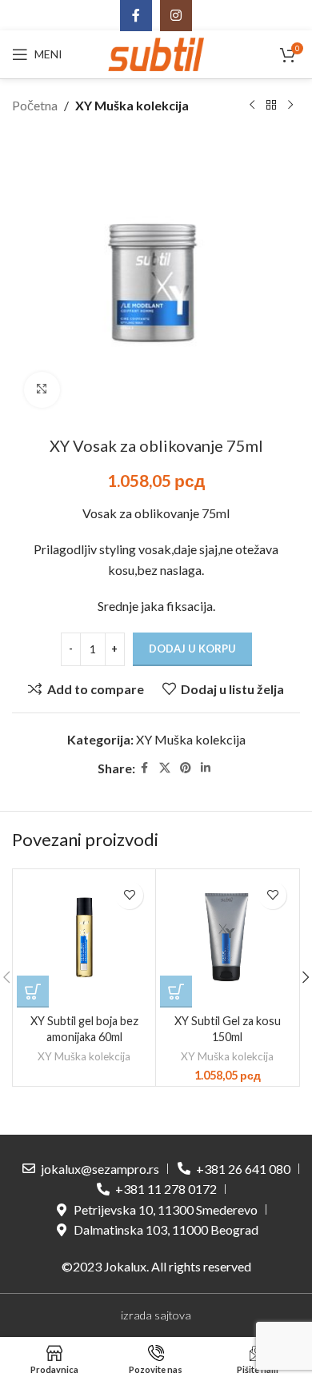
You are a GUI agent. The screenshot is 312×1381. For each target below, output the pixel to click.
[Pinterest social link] (185, 768)
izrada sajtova (156, 1315)
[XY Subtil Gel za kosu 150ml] (227, 940)
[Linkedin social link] (205, 768)
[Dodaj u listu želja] (129, 895)
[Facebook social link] (144, 768)
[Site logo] (156, 52)
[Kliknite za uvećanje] (42, 390)
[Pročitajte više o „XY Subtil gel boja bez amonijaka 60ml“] (33, 992)
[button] (176, 992)
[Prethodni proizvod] (252, 105)
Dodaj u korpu (192, 648)
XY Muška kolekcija (132, 105)
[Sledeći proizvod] (290, 105)
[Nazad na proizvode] (271, 105)
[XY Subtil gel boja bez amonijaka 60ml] (84, 940)
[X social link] (164, 768)
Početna (35, 105)
